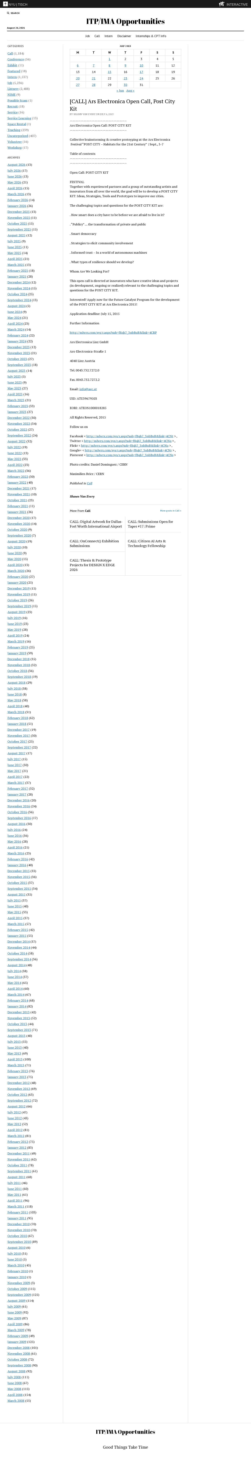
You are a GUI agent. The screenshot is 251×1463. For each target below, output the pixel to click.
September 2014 (19, 959)
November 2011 (18, 1159)
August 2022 (16, 441)
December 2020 (18, 518)
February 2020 (17, 576)
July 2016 (14, 830)
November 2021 (18, 494)
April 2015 (15, 918)
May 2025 (14, 253)
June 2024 (14, 312)
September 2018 (19, 677)
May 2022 (14, 459)
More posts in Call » (170, 510)
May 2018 (14, 700)
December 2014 (18, 941)
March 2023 (15, 400)
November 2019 (18, 594)
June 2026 (14, 176)
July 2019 (14, 618)
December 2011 (18, 1153)
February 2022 (17, 476)
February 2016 (17, 859)
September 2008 (19, 1365)
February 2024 (17, 335)
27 (78, 85)
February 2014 (17, 1000)
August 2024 (16, 306)
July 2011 (14, 1183)
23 (125, 78)
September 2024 (19, 300)
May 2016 (14, 841)
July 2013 (14, 1041)
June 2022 (14, 453)
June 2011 (14, 1189)
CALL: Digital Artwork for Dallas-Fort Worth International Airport (96, 524)
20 (78, 78)
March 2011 (15, 1206)
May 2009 (14, 1318)
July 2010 (14, 1253)
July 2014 (14, 971)
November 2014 (18, 947)
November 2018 (18, 665)
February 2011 (17, 1212)
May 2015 (14, 912)
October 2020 (17, 529)
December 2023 (18, 347)
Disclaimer (124, 36)
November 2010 (18, 1230)
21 (93, 78)
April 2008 (15, 1395)
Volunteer (14, 141)
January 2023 (16, 412)
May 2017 (14, 771)
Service (12, 112)
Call (97, 36)
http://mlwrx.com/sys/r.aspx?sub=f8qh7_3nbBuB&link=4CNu (124, 445)
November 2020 (18, 523)
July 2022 (14, 447)
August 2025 (16, 235)
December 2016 (18, 800)
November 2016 (18, 806)
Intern (109, 36)
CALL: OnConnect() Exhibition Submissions (94, 543)
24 (141, 78)
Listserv (13, 89)
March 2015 (15, 924)
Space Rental (16, 124)
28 (93, 85)
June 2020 (14, 553)
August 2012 (16, 1106)
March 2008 (15, 1400)
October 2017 (17, 741)
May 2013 (14, 1053)
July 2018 (14, 688)
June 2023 (14, 382)
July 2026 (14, 170)
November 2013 (18, 1018)
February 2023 (17, 406)
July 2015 (14, 900)
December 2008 (18, 1347)
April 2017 (15, 777)
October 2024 (17, 294)
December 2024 (18, 282)
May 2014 (14, 983)
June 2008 (14, 1383)
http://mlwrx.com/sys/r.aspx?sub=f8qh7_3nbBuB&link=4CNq (127, 441)
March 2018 (15, 712)
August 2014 (16, 965)
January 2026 (16, 206)
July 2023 (14, 376)
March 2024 (15, 329)
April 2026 (15, 188)
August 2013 (16, 1036)
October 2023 (17, 359)
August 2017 (16, 753)
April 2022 (15, 465)
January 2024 (16, 341)
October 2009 (17, 1289)
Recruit (12, 106)
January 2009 (16, 1342)
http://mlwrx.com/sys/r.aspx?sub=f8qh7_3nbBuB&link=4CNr (128, 450)
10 (141, 65)
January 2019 (16, 653)
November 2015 (18, 877)
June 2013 (14, 1047)
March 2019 (15, 641)
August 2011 (16, 1177)
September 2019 (19, 606)
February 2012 (17, 1141)
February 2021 (17, 506)
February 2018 (17, 718)
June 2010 (14, 1259)
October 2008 (17, 1359)
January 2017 (16, 794)
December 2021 (18, 488)
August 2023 (16, 370)
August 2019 (16, 612)
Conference (15, 59)
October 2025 (17, 223)
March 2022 (15, 471)
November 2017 (18, 735)
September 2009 (19, 1295)
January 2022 (16, 482)
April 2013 (15, 1059)
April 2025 (15, 259)
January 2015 (16, 935)
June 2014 (14, 977)
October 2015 (17, 883)
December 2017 (18, 729)
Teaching (13, 130)
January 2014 (16, 1006)
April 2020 (15, 565)
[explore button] (222, 4)
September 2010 (19, 1242)
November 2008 (18, 1353)
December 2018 (18, 659)
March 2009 (15, 1330)
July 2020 (14, 547)
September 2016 (19, 818)
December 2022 (18, 418)
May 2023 (14, 388)
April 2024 (15, 323)
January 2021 (16, 512)
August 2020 (16, 541)
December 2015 (18, 871)
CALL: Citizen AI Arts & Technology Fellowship (147, 543)
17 (141, 72)
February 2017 (17, 788)
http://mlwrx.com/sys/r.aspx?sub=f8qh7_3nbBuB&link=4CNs (129, 455)
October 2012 (17, 1094)
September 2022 (19, 435)
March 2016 (15, 853)
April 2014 (15, 988)
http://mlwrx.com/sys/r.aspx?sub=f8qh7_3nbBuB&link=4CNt (129, 436)
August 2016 (16, 824)
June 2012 (14, 1118)
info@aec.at (88, 389)
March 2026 (15, 194)
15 (109, 72)
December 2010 (18, 1224)
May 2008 (14, 1389)
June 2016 (14, 835)
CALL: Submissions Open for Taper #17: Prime (150, 524)
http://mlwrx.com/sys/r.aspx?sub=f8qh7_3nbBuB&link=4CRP (113, 332)
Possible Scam (17, 100)
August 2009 (16, 1300)
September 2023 (19, 365)
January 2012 (16, 1147)
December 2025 (18, 212)
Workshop (14, 147)
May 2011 (14, 1194)
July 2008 (14, 1377)
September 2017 (19, 747)
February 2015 (17, 930)
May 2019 (14, 629)
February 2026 (17, 200)
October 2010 (17, 1236)
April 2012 (15, 1130)
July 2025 (14, 241)
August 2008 (16, 1371)
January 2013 (16, 1077)
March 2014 (15, 994)
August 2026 (16, 164)
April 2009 (15, 1324)
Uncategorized (17, 136)
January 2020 (16, 582)
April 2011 (15, 1200)
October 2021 (17, 500)
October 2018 (17, 671)
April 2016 (15, 847)
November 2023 (18, 353)
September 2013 (19, 1030)
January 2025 (16, 276)
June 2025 (14, 247)
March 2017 (15, 782)
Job (87, 36)
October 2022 (17, 429)
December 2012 (18, 1083)
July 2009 (14, 1306)
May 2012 (14, 1124)
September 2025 (19, 229)
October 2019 (17, 600)
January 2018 (16, 724)
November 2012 (18, 1089)
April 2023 (15, 394)
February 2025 (17, 270)
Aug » (130, 90)
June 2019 (14, 624)
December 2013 (18, 1012)
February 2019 (17, 647)
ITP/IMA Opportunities (125, 21)
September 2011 (19, 1171)
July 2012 (14, 1112)
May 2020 (14, 559)
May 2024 (14, 317)
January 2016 (16, 865)
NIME (11, 94)
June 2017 (14, 765)
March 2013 (15, 1065)
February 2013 (17, 1071)
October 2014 (17, 953)
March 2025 (15, 265)
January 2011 (16, 1218)
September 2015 (19, 888)
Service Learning (19, 118)
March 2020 (15, 571)
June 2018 (14, 694)
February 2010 (17, 1271)
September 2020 (19, 535)
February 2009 (17, 1336)
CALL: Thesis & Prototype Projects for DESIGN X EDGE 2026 (92, 565)
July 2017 (14, 759)
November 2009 (18, 1283)
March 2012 (15, 1136)
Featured (13, 71)
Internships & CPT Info (151, 36)
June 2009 (14, 1312)
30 (125, 85)
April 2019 (15, 635)
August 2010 (16, 1247)
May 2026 (14, 182)
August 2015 (16, 894)
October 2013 (17, 1024)
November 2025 (18, 217)
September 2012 (19, 1100)
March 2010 (15, 1265)
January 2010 (16, 1277)
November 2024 (18, 288)
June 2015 (14, 906)
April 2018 (15, 706)
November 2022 (18, 423)
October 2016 (17, 812)
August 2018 (16, 682)
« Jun (120, 90)
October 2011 (17, 1165)
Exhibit (12, 65)
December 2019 (18, 588)
